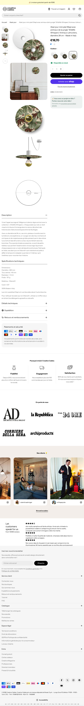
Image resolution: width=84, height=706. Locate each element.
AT (9, 704)
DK (25, 704)
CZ (18, 704)
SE (66, 704)
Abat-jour (13, 22)
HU (41, 704)
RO (59, 704)
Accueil (4, 22)
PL (56, 704)
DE (21, 704)
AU (6, 704)
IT (47, 704)
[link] (14, 414)
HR (38, 704)
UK (72, 704)
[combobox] (42, 15)
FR (31, 704)
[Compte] (69, 9)
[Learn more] (54, 44)
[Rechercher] (79, 15)
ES (28, 704)
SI (68, 704)
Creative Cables (11, 692)
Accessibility (43, 700)
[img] (49, 523)
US (75, 704)
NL (53, 704)
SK (63, 704)
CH (15, 704)
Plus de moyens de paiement (66, 86)
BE (12, 704)
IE (44, 704)
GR (34, 704)
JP (50, 704)
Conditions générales (32, 569)
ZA (78, 704)
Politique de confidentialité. (10, 571)
